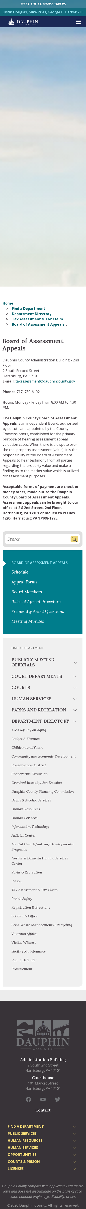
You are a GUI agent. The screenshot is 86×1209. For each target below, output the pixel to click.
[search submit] (74, 539)
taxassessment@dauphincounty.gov (45, 381)
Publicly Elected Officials (32, 662)
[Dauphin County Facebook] (28, 1099)
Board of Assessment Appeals (39, 562)
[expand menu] (78, 22)
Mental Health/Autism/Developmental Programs (43, 847)
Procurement (21, 969)
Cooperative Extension (29, 774)
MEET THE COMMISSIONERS (43, 4)
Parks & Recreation (26, 872)
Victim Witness (23, 942)
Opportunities (22, 1154)
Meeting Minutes (27, 621)
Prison (16, 881)
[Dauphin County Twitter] (57, 1099)
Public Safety (21, 898)
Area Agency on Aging (28, 730)
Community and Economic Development (43, 756)
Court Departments (36, 676)
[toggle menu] (75, 663)
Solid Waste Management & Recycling (41, 925)
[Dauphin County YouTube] (43, 1099)
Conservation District (28, 765)
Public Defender (24, 960)
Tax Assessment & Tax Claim (37, 319)
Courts (20, 687)
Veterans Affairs (24, 933)
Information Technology (30, 826)
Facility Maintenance (28, 951)
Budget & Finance (26, 738)
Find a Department (28, 308)
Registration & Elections (30, 907)
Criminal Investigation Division (36, 782)
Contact (43, 1110)
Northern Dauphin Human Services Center (39, 861)
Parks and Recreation (38, 710)
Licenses (16, 1168)
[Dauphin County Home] (43, 1035)
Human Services (31, 698)
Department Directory (31, 313)
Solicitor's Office (24, 916)
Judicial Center (23, 835)
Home (8, 303)
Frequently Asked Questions (37, 611)
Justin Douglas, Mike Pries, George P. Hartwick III (43, 12)
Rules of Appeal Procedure (36, 601)
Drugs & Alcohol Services (31, 800)
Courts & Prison (24, 1161)
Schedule (19, 572)
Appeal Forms (24, 582)
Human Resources (25, 809)
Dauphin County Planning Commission (42, 791)
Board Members (26, 591)
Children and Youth (27, 747)
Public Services (22, 1133)
